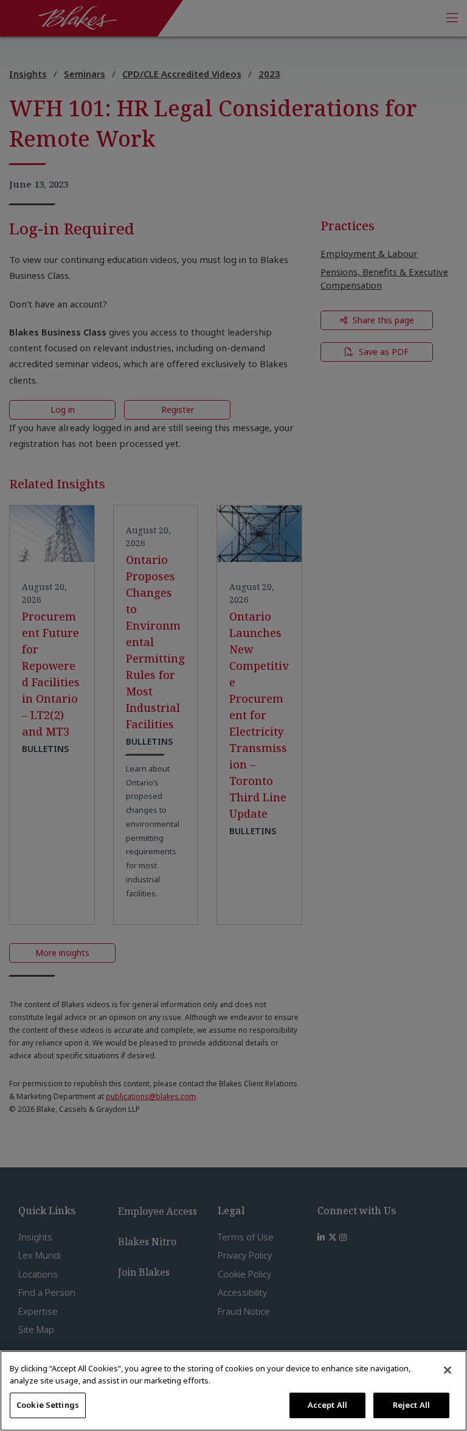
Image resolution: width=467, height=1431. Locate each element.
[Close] (447, 1370)
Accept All (327, 1404)
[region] (233, 1391)
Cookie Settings (47, 1404)
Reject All (411, 1404)
